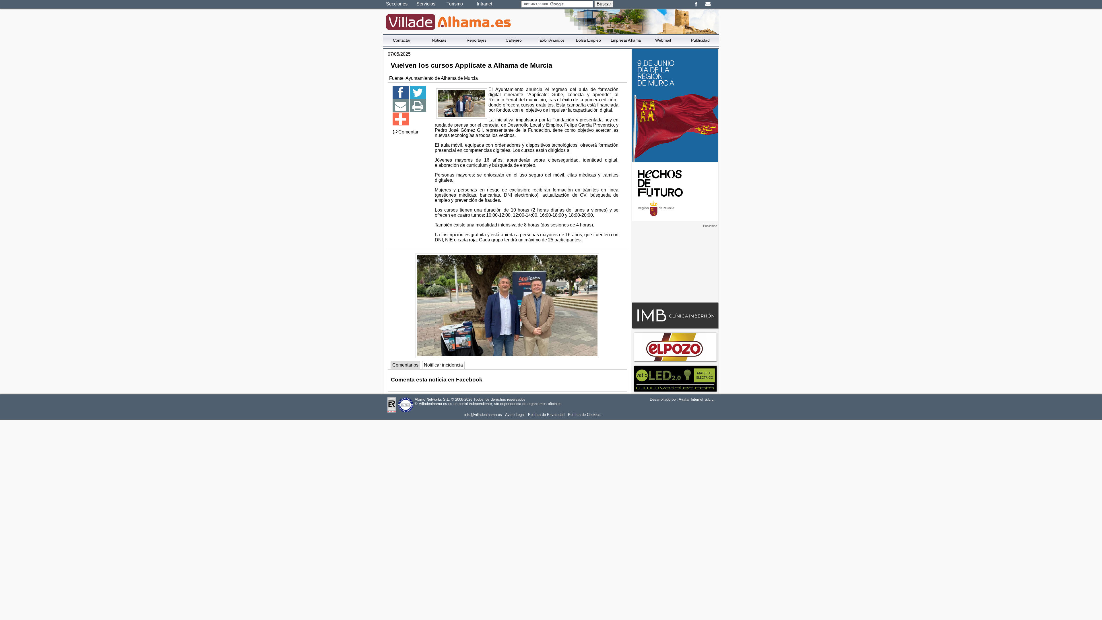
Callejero (514, 40)
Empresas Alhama (626, 40)
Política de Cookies (584, 414)
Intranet (484, 3)
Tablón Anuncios (551, 40)
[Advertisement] (675, 264)
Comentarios (405, 365)
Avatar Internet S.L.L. (697, 399)
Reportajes (476, 40)
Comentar (408, 131)
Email (708, 4)
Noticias (439, 40)
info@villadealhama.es (483, 414)
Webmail (663, 40)
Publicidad (700, 40)
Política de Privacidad (546, 414)
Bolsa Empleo (588, 40)
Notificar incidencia (443, 365)
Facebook (696, 4)
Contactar (402, 40)
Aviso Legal (515, 414)
